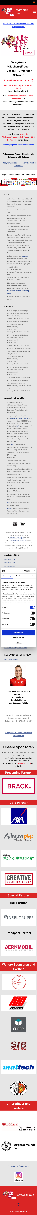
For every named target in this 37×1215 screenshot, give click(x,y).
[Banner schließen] (34, 571)
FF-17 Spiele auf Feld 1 (11, 659)
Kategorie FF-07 (9, 560)
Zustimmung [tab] (7, 576)
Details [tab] (18, 576)
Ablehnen (19, 643)
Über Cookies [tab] (30, 576)
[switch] (32, 613)
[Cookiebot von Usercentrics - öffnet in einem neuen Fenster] (22, 571)
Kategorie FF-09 (9, 562)
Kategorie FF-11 (9, 566)
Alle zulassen (18, 632)
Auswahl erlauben (18, 637)
